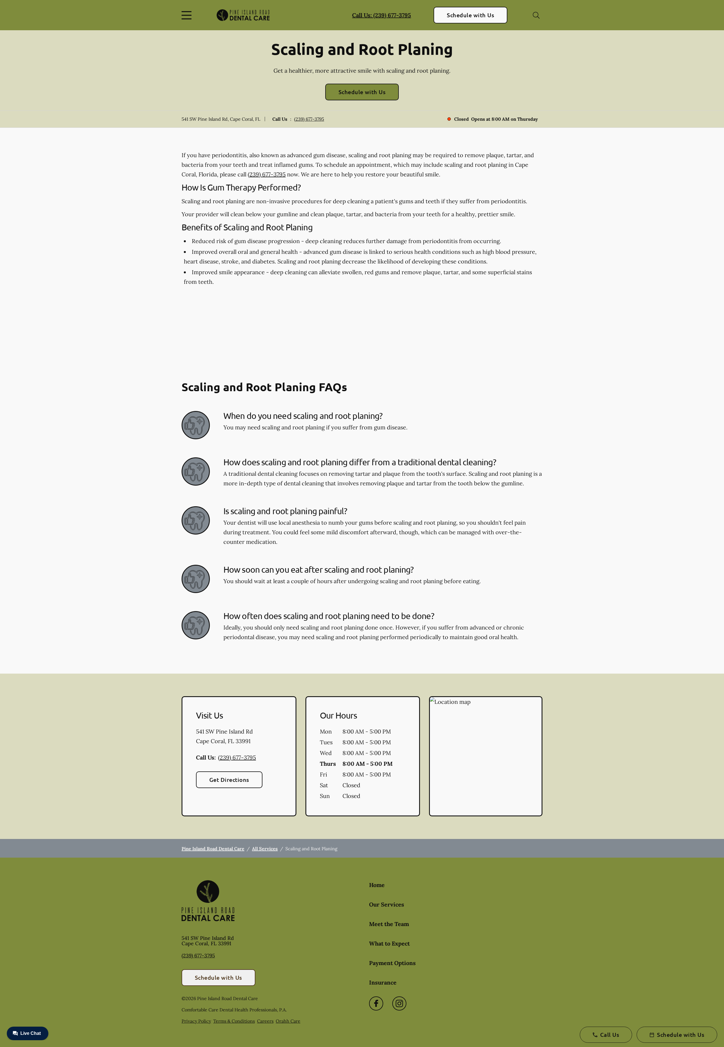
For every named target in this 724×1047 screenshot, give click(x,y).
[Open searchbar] (536, 15)
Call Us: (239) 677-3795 (381, 15)
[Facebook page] (376, 1003)
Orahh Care (288, 1021)
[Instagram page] (399, 1003)
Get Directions (229, 779)
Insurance (383, 982)
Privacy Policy (196, 1021)
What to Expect (389, 943)
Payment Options (392, 962)
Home (377, 884)
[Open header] (188, 15)
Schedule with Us (470, 15)
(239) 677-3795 (309, 119)
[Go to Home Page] (243, 15)
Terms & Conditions (234, 1021)
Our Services (386, 904)
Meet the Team (389, 923)
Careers (265, 1021)
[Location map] (486, 756)
